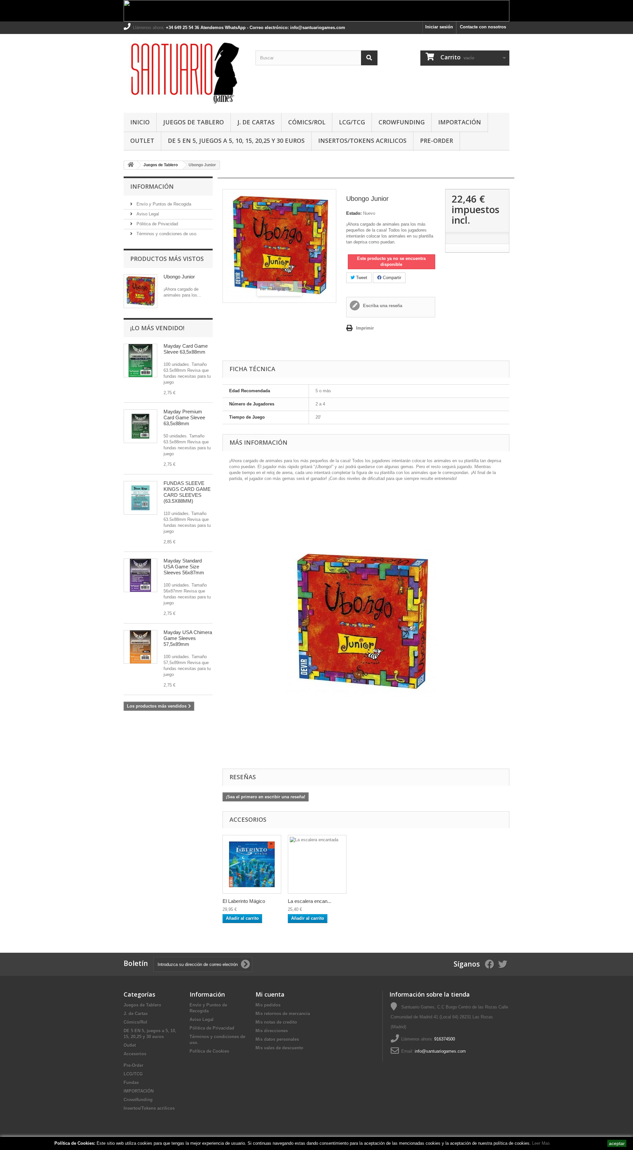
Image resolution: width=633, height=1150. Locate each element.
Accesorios (135, 1053)
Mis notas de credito (276, 1022)
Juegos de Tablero (193, 122)
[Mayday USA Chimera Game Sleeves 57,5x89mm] (140, 647)
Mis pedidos (268, 1005)
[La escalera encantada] (317, 864)
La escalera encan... (309, 901)
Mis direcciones (272, 1030)
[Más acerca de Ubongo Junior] (140, 291)
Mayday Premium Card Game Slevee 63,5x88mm (184, 417)
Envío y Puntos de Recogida (163, 204)
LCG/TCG (352, 122)
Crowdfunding (138, 1099)
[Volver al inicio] (130, 165)
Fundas (131, 1082)
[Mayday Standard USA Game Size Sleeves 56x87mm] (140, 575)
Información (152, 186)
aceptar (617, 1143)
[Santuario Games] (185, 72)
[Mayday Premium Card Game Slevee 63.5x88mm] (140, 426)
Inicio (140, 122)
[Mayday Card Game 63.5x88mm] (140, 360)
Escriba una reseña (382, 305)
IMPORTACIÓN (459, 122)
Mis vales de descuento (279, 1047)
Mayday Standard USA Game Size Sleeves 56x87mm (184, 566)
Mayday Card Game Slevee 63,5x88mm (186, 349)
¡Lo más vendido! (157, 328)
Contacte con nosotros (483, 26)
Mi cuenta (270, 994)
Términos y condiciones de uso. (166, 233)
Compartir (391, 277)
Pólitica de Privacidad (156, 223)
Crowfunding (401, 122)
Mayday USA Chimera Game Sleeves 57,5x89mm (188, 638)
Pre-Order (436, 140)
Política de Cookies (209, 1051)
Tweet (361, 277)
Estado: (354, 213)
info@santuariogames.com (440, 1051)
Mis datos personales (277, 1039)
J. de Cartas (256, 122)
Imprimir (365, 328)
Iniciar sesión (439, 26)
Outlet (142, 140)
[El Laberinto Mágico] (252, 864)
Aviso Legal (147, 213)
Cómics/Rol (306, 122)
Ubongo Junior (179, 276)
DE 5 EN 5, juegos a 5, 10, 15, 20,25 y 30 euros (236, 140)
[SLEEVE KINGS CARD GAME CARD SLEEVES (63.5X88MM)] (140, 498)
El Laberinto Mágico (244, 901)
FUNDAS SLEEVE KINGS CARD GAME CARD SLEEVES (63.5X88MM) (187, 492)
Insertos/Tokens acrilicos (362, 140)
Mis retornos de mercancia (283, 1013)
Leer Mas (541, 1143)
